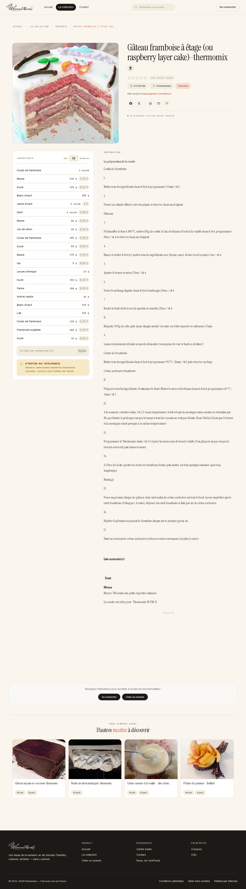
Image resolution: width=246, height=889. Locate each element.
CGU (193, 854)
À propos (196, 849)
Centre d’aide (144, 849)
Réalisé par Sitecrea (225, 881)
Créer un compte (91, 860)
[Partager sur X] (139, 103)
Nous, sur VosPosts (148, 860)
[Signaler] (167, 103)
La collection (65, 7)
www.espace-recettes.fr (156, 93)
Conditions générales (171, 881)
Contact (84, 7)
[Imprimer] (150, 103)
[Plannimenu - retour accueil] (22, 846)
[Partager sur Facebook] (130, 103)
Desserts (61, 26)
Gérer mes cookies (199, 881)
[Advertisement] (169, 641)
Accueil (48, 7)
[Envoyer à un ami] (158, 103)
